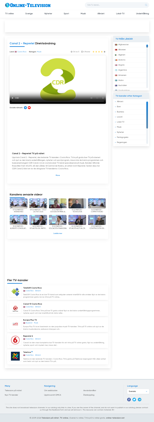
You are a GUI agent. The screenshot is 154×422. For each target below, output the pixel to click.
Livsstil (119, 117)
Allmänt (100, 14)
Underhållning (142, 14)
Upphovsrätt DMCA (52, 395)
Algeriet (121, 55)
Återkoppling (88, 395)
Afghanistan (123, 45)
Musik (83, 14)
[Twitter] (134, 399)
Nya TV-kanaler (11, 395)
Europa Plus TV (30, 320)
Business (120, 112)
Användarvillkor (89, 390)
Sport (66, 14)
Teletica (27, 352)
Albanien (122, 50)
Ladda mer (57, 233)
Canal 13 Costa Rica (32, 304)
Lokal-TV (120, 14)
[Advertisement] (77, 26)
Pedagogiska (122, 137)
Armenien (122, 75)
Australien (122, 85)
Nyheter (48, 14)
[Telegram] (139, 399)
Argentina (122, 70)
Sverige (29, 14)
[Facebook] (129, 399)
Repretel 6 (28, 336)
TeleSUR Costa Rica (32, 288)
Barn (119, 107)
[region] (131, 66)
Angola (121, 65)
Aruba (120, 80)
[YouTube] (29, 107)
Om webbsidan (50, 390)
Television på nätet (13, 390)
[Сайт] (25, 107)
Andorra (121, 60)
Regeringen (122, 142)
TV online (9, 14)
